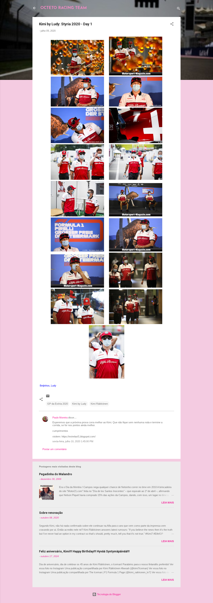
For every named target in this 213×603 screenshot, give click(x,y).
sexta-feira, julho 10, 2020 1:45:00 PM (72, 441)
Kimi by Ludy (79, 403)
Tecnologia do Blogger (108, 594)
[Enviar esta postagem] (48, 397)
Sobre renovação (51, 512)
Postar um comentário (54, 449)
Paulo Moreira (60, 417)
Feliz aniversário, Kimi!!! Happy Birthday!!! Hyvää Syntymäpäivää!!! (84, 551)
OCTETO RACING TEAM (63, 8)
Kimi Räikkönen (99, 403)
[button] (172, 24)
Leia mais (167, 502)
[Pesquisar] (179, 9)
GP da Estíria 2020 (57, 403)
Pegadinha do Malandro (55, 474)
